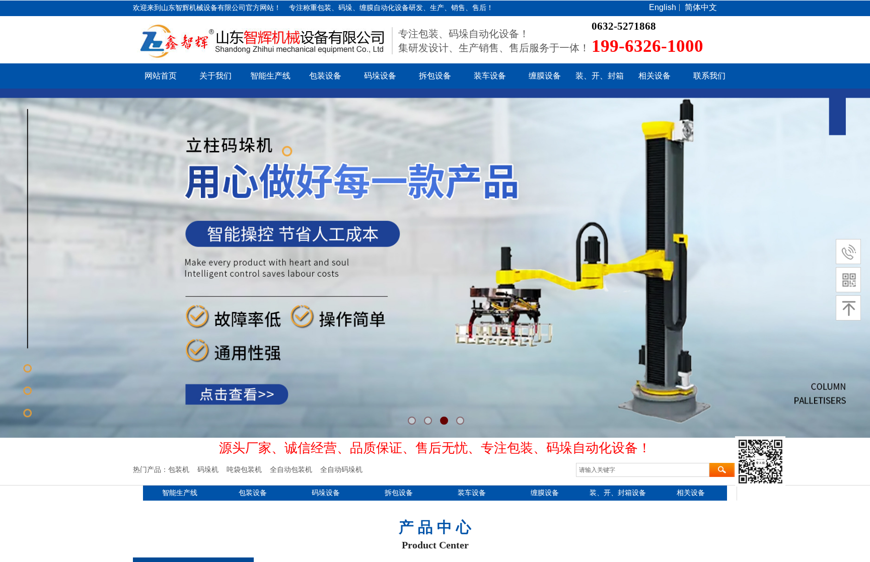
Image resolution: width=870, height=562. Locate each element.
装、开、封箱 (599, 75)
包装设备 (325, 75)
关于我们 (215, 75)
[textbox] (642, 470)
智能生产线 (270, 75)
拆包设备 (435, 75)
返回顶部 (760, 461)
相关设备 (654, 75)
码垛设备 (380, 75)
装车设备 (490, 75)
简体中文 (701, 7)
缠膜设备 (545, 75)
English (662, 7)
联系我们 (709, 75)
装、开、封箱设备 (618, 493)
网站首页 (160, 75)
